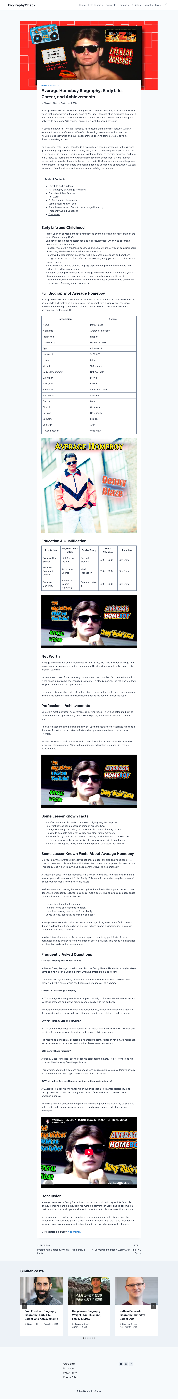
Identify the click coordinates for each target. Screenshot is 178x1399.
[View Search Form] (167, 5)
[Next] (153, 1306)
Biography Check (51, 103)
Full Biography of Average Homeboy (67, 189)
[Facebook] (121, 1364)
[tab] (83, 1338)
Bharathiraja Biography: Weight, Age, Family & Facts (61, 1249)
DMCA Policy (70, 1372)
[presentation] (41, 1291)
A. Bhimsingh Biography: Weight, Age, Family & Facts (116, 1249)
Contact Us (69, 1364)
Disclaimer (68, 1368)
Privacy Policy (70, 1377)
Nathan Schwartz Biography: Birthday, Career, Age (132, 1315)
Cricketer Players (152, 5)
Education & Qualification (61, 193)
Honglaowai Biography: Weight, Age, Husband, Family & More (87, 1315)
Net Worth (53, 196)
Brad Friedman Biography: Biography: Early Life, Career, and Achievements (41, 1315)
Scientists (111, 5)
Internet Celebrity (50, 85)
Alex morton (74, 1232)
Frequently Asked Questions (63, 211)
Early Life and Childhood (61, 186)
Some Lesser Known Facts (62, 203)
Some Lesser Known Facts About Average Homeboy (75, 207)
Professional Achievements (62, 200)
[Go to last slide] (24, 1306)
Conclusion (54, 214)
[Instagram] (131, 1364)
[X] (126, 1364)
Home (82, 5)
